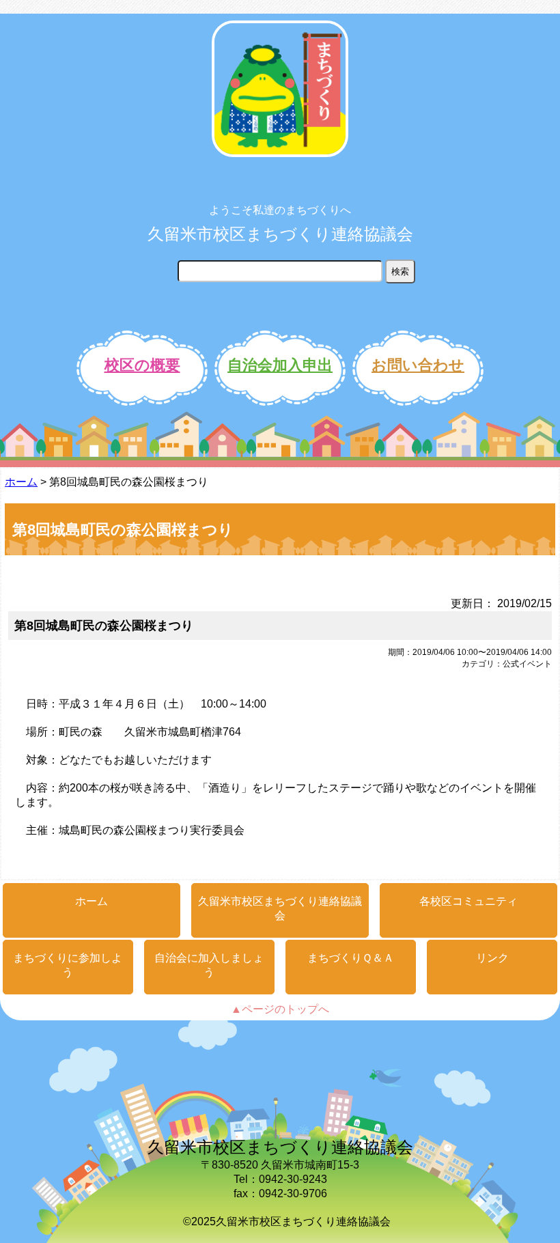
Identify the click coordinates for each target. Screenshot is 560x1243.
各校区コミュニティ (468, 901)
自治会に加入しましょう (209, 965)
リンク (492, 958)
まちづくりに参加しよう (67, 965)
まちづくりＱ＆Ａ (350, 958)
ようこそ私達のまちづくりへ (280, 210)
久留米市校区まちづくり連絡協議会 (280, 234)
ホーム (21, 482)
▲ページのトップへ (280, 1009)
